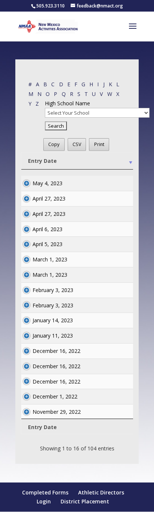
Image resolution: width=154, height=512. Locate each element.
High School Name (67, 103)
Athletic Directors (101, 492)
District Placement (85, 501)
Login (44, 501)
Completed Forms (45, 492)
